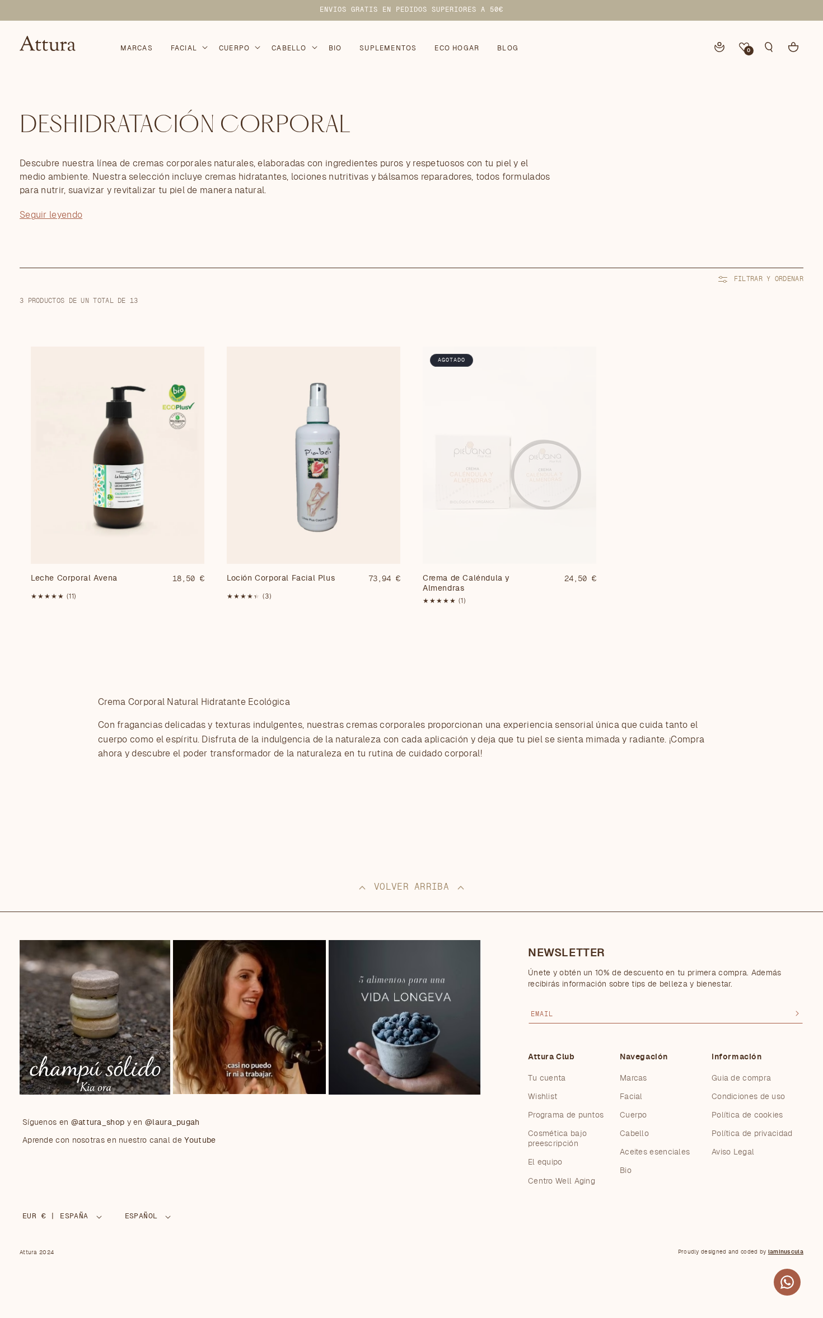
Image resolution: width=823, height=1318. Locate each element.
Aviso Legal (733, 1152)
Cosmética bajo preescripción (557, 1138)
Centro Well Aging (561, 1181)
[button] (188, 46)
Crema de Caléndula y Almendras (466, 583)
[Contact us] (787, 1282)
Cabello (634, 1133)
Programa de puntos (566, 1115)
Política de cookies (747, 1115)
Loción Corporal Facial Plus (281, 578)
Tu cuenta (547, 1078)
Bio (626, 1171)
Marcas (633, 1078)
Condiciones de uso (748, 1096)
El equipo (545, 1162)
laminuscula (785, 1252)
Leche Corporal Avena (74, 578)
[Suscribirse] (797, 1013)
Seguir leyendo (51, 215)
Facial (631, 1096)
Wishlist (542, 1096)
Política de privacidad (752, 1133)
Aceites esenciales (655, 1152)
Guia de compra (741, 1078)
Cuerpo (633, 1115)
